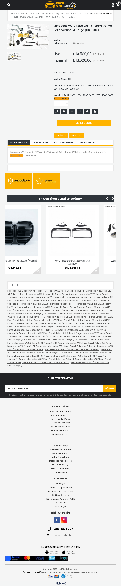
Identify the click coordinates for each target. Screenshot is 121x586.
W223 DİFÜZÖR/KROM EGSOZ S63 (95, 261)
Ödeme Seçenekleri (64, 142)
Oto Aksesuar (60, 472)
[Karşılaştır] (80, 111)
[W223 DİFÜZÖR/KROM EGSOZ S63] (95, 232)
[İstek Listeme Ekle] (72, 111)
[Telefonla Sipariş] (57, 111)
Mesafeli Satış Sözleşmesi (60, 491)
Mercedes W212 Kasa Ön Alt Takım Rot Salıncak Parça (54, 333)
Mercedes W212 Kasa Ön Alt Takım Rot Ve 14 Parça (69, 316)
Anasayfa (60, 484)
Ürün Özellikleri (18, 142)
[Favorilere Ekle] (64, 111)
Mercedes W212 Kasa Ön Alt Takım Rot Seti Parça (47, 339)
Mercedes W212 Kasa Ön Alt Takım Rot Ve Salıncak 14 (47, 303)
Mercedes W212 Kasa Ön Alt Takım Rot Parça (88, 342)
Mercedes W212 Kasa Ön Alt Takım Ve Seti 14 (46, 362)
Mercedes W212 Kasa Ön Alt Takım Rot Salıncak (66, 320)
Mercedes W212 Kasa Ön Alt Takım (24, 290)
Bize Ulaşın (60, 506)
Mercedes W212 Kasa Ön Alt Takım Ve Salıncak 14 (40, 356)
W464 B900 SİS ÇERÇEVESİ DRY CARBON (38, 262)
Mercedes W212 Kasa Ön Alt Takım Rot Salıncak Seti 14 (67, 323)
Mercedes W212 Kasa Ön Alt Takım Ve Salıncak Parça (54, 359)
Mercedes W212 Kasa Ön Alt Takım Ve (26, 346)
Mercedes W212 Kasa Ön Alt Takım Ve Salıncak (71, 346)
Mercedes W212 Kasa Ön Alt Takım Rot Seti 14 (47, 336)
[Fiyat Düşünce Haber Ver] (87, 111)
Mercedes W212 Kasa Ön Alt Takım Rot (64, 290)
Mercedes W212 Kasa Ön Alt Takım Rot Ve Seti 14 (64, 310)
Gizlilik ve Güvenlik (60, 495)
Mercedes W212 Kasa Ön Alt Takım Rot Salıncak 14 (40, 329)
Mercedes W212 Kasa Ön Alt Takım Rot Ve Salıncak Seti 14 (65, 297)
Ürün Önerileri (87, 142)
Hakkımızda (60, 502)
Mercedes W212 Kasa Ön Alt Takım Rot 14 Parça (39, 342)
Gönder (109, 388)
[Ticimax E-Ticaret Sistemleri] (60, 583)
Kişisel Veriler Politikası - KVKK (60, 499)
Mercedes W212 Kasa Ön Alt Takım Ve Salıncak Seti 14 (72, 349)
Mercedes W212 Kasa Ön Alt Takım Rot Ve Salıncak (52, 294)
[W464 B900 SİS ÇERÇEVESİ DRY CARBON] (38, 232)
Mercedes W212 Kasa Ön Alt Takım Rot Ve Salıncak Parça (63, 307)
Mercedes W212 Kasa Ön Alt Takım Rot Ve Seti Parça (70, 313)
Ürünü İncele (60, 270)
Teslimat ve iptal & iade (60, 487)
